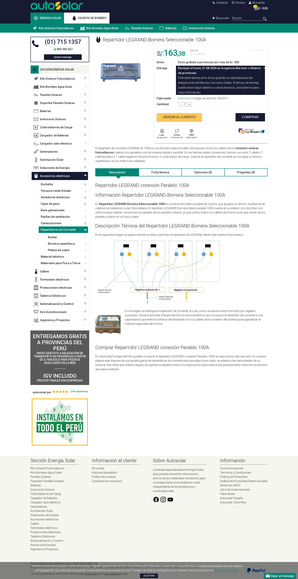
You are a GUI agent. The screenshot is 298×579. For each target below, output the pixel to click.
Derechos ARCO (230, 485)
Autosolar (184, 98)
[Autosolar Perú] (56, 9)
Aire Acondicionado (53, 312)
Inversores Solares (202, 28)
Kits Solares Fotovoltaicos (56, 28)
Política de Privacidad (233, 476)
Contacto (222, 2)
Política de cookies (104, 476)
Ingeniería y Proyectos (55, 320)
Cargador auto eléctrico (56, 143)
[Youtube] (170, 501)
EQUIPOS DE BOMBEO (92, 18)
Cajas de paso (50, 203)
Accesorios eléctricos (55, 176)
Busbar (52, 237)
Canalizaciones (51, 223)
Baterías (171, 28)
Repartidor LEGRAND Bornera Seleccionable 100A (154, 40)
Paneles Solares (142, 28)
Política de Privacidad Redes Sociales (244, 481)
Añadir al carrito (179, 117)
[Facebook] (156, 501)
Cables (44, 271)
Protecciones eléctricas (56, 287)
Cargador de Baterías (54, 135)
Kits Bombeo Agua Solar (102, 28)
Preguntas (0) (246, 172)
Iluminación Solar (52, 159)
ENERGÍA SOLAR (50, 18)
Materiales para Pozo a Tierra (60, 263)
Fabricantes (227, 493)
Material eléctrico (52, 256)
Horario (240, 2)
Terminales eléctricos (54, 279)
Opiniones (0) (203, 172)
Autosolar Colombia (233, 502)
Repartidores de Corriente (58, 229)
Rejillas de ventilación (55, 216)
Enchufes (47, 184)
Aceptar (149, 575)
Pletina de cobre (59, 250)
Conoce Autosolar (231, 468)
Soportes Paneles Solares (57, 103)
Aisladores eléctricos (55, 197)
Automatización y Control (57, 304)
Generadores (49, 151)
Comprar (250, 117)
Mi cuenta (258, 2)
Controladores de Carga (56, 127)
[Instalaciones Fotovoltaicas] (59, 422)
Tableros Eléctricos (53, 295)
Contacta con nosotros (107, 481)
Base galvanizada (52, 210)
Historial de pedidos (104, 472)
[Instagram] (163, 501)
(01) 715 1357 (63, 41)
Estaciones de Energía (55, 167)
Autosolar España (231, 498)
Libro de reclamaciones (235, 489)
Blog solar (222, 18)
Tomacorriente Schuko (56, 190)
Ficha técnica (160, 172)
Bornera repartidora (61, 243)
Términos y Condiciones (235, 472)
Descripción (117, 172)
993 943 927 (65, 49)
